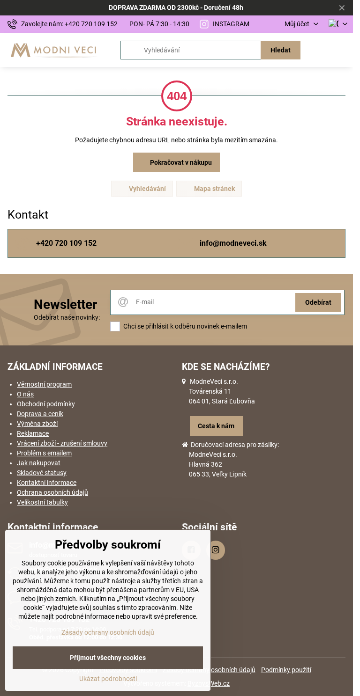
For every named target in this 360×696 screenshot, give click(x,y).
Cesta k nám (216, 426)
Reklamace (33, 433)
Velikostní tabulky (42, 502)
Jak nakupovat (38, 463)
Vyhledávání (147, 188)
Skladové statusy (42, 472)
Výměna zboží (37, 423)
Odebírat (318, 302)
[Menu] (341, 50)
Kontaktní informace (46, 482)
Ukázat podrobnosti (108, 678)
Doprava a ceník (40, 414)
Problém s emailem (44, 453)
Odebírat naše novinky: (67, 317)
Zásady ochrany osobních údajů (107, 632)
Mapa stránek (214, 188)
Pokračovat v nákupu (180, 162)
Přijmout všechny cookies (108, 657)
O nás (25, 394)
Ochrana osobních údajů (52, 492)
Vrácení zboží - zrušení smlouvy (62, 443)
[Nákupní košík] (319, 50)
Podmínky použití (286, 670)
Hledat (280, 50)
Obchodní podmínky (46, 404)
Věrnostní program (44, 384)
